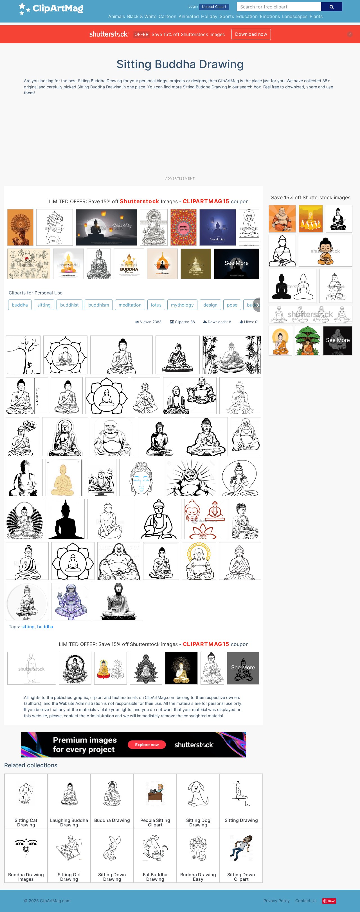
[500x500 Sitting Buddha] (27, 563)
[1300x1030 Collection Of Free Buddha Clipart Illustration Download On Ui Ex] (189, 398)
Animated (189, 16)
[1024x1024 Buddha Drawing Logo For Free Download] (119, 563)
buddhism (98, 305)
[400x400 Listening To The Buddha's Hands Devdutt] (240, 479)
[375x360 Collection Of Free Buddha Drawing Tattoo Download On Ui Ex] (65, 439)
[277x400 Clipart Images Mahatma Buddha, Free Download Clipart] (145, 398)
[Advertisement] (180, 138)
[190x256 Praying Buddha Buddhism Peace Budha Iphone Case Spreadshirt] (244, 521)
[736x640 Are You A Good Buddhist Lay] (118, 604)
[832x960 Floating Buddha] (24, 480)
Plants (316, 16)
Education (247, 16)
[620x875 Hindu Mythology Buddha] (101, 480)
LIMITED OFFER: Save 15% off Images (113, 201)
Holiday (209, 16)
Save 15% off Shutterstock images (310, 197)
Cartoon (167, 16)
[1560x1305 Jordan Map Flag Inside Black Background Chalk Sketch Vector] (190, 480)
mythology (182, 305)
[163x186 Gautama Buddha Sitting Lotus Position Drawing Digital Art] (64, 480)
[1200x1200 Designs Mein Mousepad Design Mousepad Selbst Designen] (113, 439)
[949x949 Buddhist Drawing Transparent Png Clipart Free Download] (107, 398)
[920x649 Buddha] (121, 357)
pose (232, 305)
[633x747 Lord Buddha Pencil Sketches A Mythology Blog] (25, 521)
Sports (227, 16)
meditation (130, 305)
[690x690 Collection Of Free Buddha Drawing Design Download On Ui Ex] (240, 398)
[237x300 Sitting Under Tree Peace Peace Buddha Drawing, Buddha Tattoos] (23, 357)
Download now (251, 34)
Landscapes (294, 16)
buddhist (69, 305)
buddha (20, 305)
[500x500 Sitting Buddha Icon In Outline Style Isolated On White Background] (110, 521)
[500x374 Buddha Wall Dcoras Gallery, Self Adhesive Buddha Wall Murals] (232, 357)
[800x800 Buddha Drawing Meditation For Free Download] (240, 563)
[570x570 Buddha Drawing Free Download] (27, 398)
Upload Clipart (214, 7)
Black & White (141, 16)
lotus (156, 305)
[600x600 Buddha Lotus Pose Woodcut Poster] (177, 357)
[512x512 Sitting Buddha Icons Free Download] (158, 521)
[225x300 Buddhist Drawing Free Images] (66, 398)
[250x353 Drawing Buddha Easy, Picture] (246, 438)
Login (193, 6)
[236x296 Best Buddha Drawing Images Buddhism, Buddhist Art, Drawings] (199, 563)
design (210, 305)
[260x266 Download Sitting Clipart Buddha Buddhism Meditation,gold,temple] (206, 439)
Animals (116, 16)
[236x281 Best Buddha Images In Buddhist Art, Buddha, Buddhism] (161, 563)
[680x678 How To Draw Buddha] (141, 480)
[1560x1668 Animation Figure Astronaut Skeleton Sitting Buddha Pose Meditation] (71, 604)
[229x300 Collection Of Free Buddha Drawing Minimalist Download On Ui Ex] (22, 439)
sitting (44, 305)
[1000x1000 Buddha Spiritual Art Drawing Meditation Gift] (27, 604)
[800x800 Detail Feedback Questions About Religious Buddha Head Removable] (160, 439)
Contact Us (306, 900)
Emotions (270, 16)
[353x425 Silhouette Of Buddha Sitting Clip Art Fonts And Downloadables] (65, 521)
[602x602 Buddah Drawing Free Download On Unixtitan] (65, 357)
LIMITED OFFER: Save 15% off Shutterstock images (118, 644)
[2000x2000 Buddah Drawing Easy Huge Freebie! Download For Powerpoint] (73, 563)
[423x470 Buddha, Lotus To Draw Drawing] (204, 521)
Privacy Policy (277, 900)
